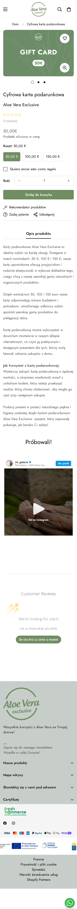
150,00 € (53, 156)
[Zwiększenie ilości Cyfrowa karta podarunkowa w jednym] (69, 180)
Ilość (6, 180)
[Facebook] (5, 823)
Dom (15, 24)
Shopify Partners (38, 879)
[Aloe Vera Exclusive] (39, 9)
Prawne (38, 859)
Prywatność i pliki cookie (38, 864)
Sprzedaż (38, 869)
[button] (69, 9)
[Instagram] (13, 823)
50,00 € (12, 156)
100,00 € (32, 156)
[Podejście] (65, 67)
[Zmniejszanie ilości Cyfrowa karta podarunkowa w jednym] (19, 180)
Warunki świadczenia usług (38, 874)
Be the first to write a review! (38, 640)
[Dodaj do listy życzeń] (65, 38)
